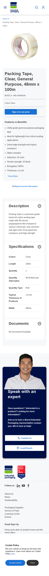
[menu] (5, 7)
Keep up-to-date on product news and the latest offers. (24, 531)
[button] (44, 514)
